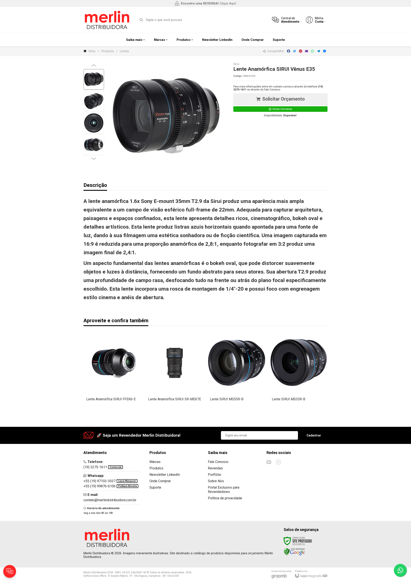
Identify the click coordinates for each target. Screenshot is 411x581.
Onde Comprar (160, 481)
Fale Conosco (272, 89)
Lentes (124, 51)
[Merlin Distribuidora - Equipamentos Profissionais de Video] (107, 19)
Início (92, 51)
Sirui (236, 64)
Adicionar (120, 385)
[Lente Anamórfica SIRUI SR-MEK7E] (175, 373)
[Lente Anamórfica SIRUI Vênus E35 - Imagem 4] (93, 145)
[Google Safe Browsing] (294, 551)
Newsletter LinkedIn (164, 475)
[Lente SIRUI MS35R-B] (298, 373)
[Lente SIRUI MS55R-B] (236, 373)
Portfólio (214, 475)
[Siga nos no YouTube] (269, 462)
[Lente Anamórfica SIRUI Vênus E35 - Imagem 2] (93, 101)
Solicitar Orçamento (283, 99)
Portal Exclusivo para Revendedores (223, 489)
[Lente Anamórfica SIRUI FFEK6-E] (113, 373)
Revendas (215, 468)
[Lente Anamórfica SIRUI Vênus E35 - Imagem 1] (93, 79)
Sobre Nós (216, 481)
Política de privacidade (225, 498)
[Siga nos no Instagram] (278, 462)
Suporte (155, 487)
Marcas (155, 462)
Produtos (107, 51)
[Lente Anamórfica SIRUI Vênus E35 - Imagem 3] (93, 123)
